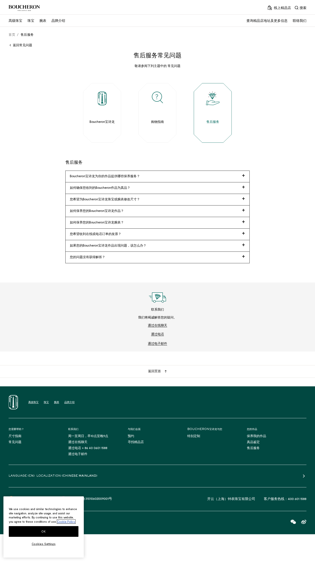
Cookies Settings (44, 544)
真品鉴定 (253, 442)
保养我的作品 (256, 436)
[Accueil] (13, 402)
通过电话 (157, 334)
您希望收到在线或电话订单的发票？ (95, 234)
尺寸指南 (15, 436)
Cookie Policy (66, 521)
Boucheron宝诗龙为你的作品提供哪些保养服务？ (105, 176)
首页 (12, 34)
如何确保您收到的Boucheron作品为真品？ (100, 187)
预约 (131, 436)
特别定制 (193, 436)
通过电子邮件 (157, 343)
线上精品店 (282, 8)
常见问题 (15, 442)
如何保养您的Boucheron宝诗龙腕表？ (97, 222)
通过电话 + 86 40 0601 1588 (87, 448)
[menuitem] (300, 7)
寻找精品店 (136, 442)
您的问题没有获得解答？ (87, 257)
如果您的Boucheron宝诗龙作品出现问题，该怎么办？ (108, 245)
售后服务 (253, 448)
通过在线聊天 (157, 325)
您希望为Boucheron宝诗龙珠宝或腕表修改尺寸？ (105, 199)
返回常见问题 (22, 45)
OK (43, 531)
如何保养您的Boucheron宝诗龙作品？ (97, 211)
